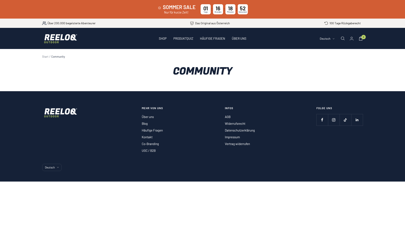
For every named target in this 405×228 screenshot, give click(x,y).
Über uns (148, 117)
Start (45, 56)
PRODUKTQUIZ (183, 38)
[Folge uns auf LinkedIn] (357, 120)
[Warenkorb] (361, 39)
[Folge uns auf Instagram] (334, 120)
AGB (228, 117)
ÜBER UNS (239, 38)
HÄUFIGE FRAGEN (212, 38)
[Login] (352, 38)
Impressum (232, 137)
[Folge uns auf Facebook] (322, 120)
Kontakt (147, 137)
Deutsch (325, 38)
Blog (145, 123)
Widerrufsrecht (235, 123)
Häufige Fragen (152, 130)
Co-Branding (150, 144)
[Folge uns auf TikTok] (345, 120)
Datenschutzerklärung (240, 130)
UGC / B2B (149, 150)
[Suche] (343, 38)
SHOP (163, 38)
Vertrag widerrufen (237, 144)
